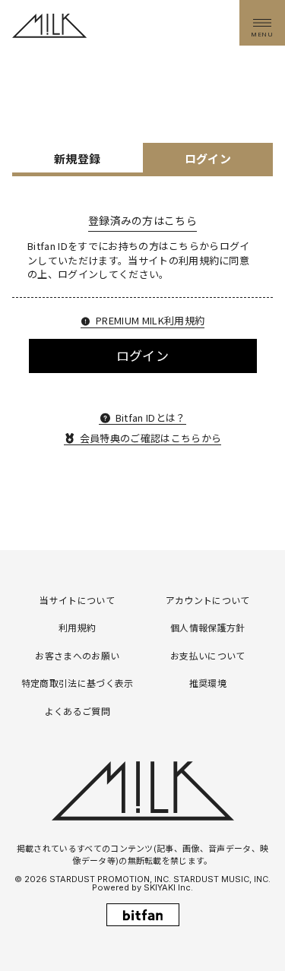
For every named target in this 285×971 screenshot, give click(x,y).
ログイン (142, 355)
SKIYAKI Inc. (168, 887)
